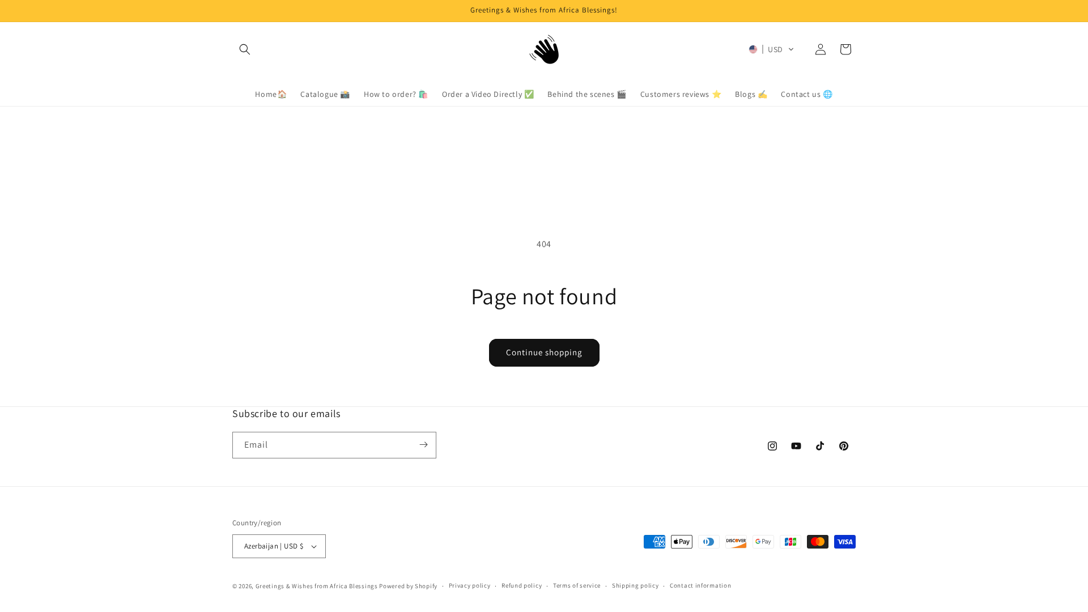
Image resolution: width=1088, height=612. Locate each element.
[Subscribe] (423, 444)
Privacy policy (470, 585)
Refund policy (522, 585)
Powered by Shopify (408, 586)
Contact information (700, 585)
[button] (244, 49)
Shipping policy (635, 585)
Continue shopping (544, 352)
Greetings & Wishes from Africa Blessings (317, 586)
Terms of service (577, 585)
